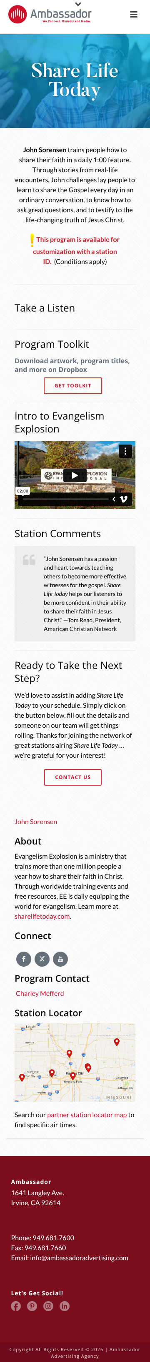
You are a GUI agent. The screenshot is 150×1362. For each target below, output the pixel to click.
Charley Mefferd (39, 994)
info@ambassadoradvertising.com (79, 1258)
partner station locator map (87, 1115)
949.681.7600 (53, 1238)
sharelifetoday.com (42, 916)
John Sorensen (36, 822)
